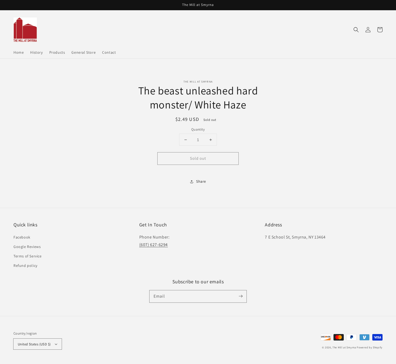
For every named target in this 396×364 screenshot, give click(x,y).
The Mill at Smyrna (344, 347)
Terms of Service (27, 256)
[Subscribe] (240, 296)
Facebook (21, 237)
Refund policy (25, 265)
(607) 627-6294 (153, 244)
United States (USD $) (34, 344)
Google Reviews (27, 246)
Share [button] (201, 181)
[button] (356, 30)
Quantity (198, 129)
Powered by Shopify (370, 347)
